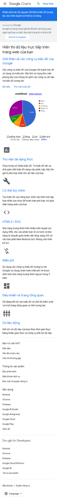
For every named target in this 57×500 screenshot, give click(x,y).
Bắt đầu (6, 86)
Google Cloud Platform (13, 463)
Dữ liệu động (11, 323)
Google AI (7, 468)
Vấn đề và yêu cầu (11, 353)
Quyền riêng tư (23, 485)
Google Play (8, 424)
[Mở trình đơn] (5, 3)
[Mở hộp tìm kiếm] (38, 4)
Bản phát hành (9, 371)
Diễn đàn (6, 348)
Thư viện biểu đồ (22, 86)
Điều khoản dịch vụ (11, 376)
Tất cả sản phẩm (10, 473)
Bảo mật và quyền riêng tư (15, 381)
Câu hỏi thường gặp (11, 358)
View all (6, 429)
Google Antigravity (11, 414)
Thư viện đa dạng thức (17, 159)
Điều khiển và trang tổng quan (23, 295)
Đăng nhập (48, 3)
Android (6, 394)
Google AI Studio (10, 409)
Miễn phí (8, 260)
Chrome (6, 399)
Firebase (6, 404)
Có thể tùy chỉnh (13, 190)
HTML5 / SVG (11, 222)
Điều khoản (7, 485)
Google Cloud (8, 419)
